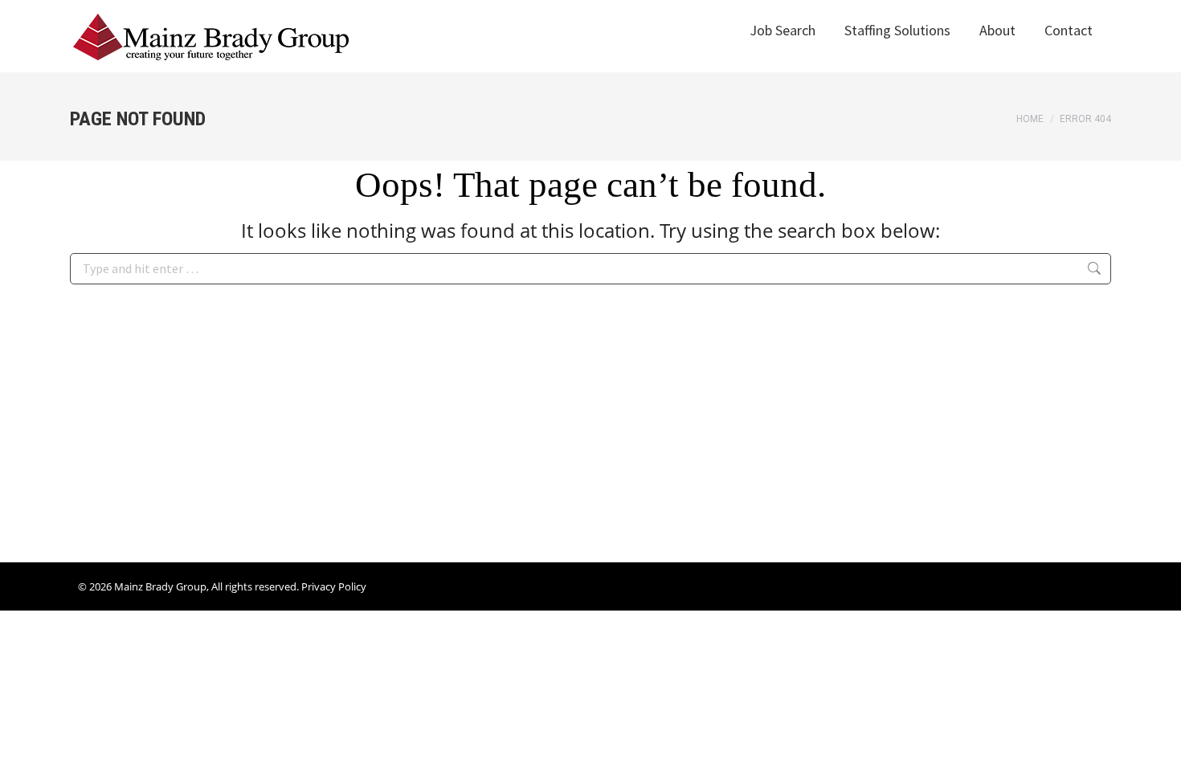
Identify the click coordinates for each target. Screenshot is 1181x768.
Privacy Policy (333, 586)
